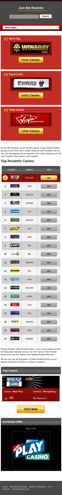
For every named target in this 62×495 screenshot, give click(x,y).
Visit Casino (31, 59)
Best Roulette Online (18, 487)
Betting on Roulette (37, 487)
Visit (49, 178)
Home (5, 487)
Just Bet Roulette (31, 8)
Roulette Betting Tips (20, 489)
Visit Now (31, 409)
